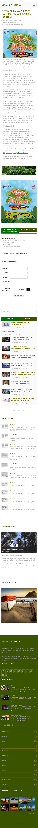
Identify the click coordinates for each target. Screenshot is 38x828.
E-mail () (6, 273)
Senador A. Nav (18, 779)
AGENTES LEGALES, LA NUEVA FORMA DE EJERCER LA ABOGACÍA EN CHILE (23, 339)
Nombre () (5, 268)
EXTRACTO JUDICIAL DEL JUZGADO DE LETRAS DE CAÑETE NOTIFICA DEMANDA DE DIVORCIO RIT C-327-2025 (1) (23, 477)
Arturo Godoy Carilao (16, 705)
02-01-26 (14, 506)
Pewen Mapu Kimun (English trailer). (12, 549)
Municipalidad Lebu (11, 22)
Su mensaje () (6, 282)
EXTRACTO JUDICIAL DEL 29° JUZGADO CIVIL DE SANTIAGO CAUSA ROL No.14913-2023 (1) (23, 510)
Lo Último (27, 318)
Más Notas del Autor (27, 229)
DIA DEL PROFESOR (8, 331)
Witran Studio (33, 813)
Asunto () (6, 277)
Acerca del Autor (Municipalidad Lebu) (10, 230)
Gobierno (18, 736)
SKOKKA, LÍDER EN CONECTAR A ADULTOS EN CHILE (20, 323)
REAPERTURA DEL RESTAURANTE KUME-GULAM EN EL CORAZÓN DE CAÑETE (23, 707)
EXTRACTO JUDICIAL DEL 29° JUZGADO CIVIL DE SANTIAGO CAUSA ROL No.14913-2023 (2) (23, 502)
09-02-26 (14, 473)
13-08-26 (14, 425)
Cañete (18, 765)
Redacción (13, 685)
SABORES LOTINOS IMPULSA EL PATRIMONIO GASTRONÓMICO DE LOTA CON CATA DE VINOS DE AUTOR (23, 689)
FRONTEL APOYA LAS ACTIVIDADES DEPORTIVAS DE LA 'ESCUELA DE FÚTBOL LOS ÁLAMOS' (21, 391)
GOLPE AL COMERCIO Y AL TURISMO (19, 603)
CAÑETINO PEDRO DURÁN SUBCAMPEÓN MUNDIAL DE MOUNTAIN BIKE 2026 (23, 348)
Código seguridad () (6, 289)
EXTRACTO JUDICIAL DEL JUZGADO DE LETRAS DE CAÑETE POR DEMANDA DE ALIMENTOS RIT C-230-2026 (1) (23, 448)
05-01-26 (14, 483)
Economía (18, 746)
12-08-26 (14, 434)
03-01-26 (14, 498)
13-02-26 (14, 454)
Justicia (18, 784)
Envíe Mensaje (19, 296)
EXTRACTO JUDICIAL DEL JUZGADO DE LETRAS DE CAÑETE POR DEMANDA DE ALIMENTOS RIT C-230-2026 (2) (23, 438)
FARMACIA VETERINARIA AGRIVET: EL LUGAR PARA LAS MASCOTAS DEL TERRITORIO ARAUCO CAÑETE (22, 718)
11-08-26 (14, 444)
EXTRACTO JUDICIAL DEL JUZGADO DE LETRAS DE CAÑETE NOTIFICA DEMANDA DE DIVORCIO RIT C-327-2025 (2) (23, 467)
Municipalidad (18, 731)
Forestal (18, 770)
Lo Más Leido (10, 318)
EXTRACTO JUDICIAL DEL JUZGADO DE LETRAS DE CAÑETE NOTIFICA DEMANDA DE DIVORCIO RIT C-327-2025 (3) (23, 458)
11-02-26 (14, 463)
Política (18, 741)
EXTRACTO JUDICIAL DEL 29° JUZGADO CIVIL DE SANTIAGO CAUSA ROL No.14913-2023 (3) (23, 494)
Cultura (18, 760)
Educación (18, 775)
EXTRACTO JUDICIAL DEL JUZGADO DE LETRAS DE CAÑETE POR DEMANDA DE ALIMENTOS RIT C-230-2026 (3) (23, 429)
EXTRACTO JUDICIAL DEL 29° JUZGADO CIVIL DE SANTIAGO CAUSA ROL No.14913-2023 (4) (23, 486)
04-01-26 (14, 490)
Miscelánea (18, 751)
